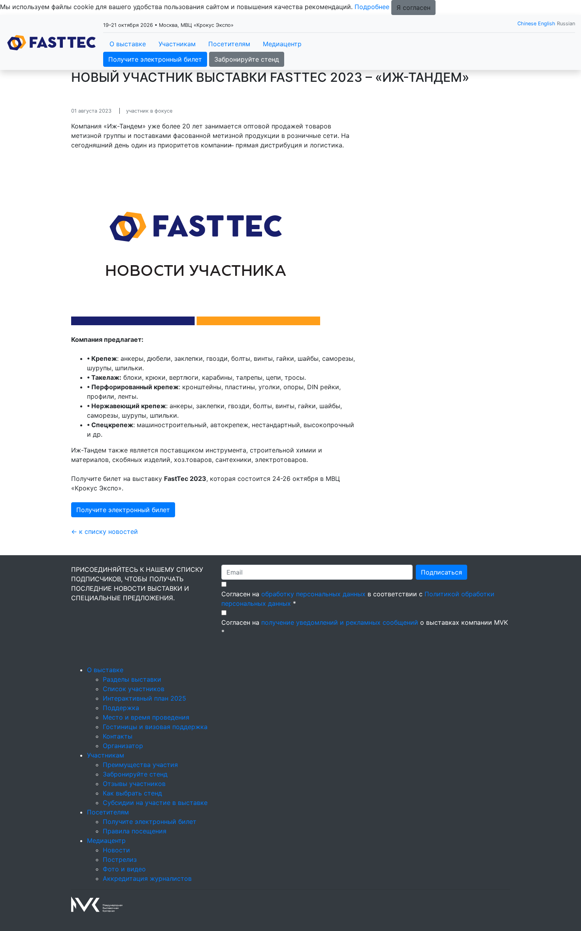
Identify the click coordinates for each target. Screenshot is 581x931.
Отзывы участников (134, 784)
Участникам (177, 44)
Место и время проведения (146, 717)
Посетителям (229, 44)
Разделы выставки (132, 679)
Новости (116, 850)
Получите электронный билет (155, 59)
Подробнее (372, 7)
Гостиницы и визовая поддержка (155, 727)
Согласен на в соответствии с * (357, 598)
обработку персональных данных (313, 594)
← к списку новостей (104, 531)
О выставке (127, 44)
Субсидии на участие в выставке (155, 803)
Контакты (117, 736)
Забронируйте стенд (246, 59)
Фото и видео (124, 869)
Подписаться (441, 572)
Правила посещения (134, 831)
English (546, 23)
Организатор (123, 746)
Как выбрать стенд (132, 793)
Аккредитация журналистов (147, 878)
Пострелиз (120, 859)
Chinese (526, 23)
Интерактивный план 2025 (144, 698)
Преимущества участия (140, 765)
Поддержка (121, 708)
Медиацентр (282, 44)
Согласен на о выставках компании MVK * (364, 627)
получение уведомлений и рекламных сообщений (339, 622)
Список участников (133, 689)
